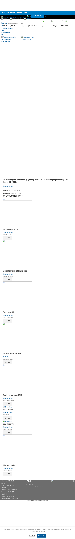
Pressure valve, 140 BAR (12, 353)
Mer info (32, 535)
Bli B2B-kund (37, 15)
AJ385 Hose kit (8, 409)
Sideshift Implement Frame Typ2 (15, 270)
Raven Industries (13, 24)
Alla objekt (14, 193)
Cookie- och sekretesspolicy (35, 487)
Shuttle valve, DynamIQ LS (12, 395)
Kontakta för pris (8, 186)
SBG (21, 24)
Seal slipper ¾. (8, 423)
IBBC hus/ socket (9, 465)
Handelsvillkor (30, 485)
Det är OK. (41, 535)
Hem (4, 24)
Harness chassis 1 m (10, 229)
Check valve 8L (8, 312)
